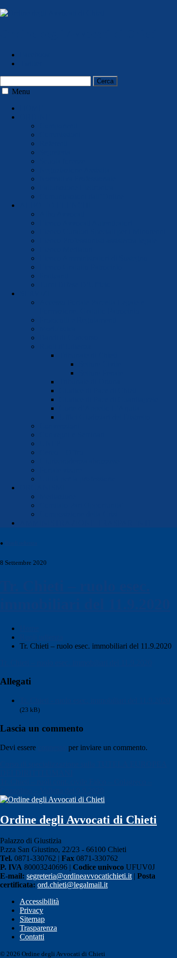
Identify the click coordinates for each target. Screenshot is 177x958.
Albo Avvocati (62, 214)
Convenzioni (59, 426)
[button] (5, 91)
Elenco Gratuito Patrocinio (80, 267)
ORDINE (35, 117)
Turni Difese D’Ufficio (75, 284)
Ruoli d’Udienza (65, 346)
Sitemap (32, 919)
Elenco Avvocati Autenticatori (85, 223)
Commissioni (59, 134)
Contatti (32, 937)
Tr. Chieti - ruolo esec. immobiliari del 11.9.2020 (95, 700)
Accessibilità (39, 901)
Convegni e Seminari (72, 434)
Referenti (53, 143)
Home (29, 628)
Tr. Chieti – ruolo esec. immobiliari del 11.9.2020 (85, 595)
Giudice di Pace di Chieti (98, 390)
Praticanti (53, 276)
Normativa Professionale (77, 179)
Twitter (31, 63)
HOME (31, 108)
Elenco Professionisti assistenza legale (98, 240)
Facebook (35, 54)
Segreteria (54, 152)
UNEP (49, 443)
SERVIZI (35, 293)
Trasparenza (38, 928)
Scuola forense (62, 161)
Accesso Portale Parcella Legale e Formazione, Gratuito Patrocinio (91, 306)
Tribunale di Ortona (89, 382)
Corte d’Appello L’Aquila (99, 408)
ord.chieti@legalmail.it (72, 885)
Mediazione (57, 496)
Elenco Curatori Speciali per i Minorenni (102, 231)
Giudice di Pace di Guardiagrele (108, 399)
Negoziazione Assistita (74, 170)
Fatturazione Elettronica (76, 187)
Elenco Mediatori (66, 249)
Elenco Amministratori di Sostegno (93, 258)
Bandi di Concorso (68, 337)
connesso (52, 747)
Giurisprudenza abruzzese (79, 461)
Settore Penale (101, 373)
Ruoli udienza (21, 543)
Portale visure (60, 470)
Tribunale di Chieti (88, 355)
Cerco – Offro (61, 452)
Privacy (31, 910)
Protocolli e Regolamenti (77, 320)
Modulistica (57, 329)
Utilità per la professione (77, 479)
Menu (21, 91)
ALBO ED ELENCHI (55, 205)
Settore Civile (100, 364)
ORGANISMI (42, 487)
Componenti (58, 126)
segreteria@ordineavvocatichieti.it (79, 876)
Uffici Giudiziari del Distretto (104, 417)
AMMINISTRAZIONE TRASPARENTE (86, 523)
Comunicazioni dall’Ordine (81, 196)
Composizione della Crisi (78, 514)
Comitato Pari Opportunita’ (81, 505)
